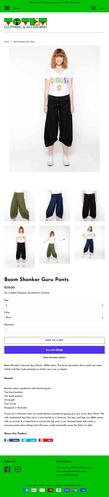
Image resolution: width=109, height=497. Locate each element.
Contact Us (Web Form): (67, 475)
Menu (16, 8)
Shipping (22, 293)
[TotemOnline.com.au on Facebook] (8, 471)
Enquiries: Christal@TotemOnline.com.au (75, 468)
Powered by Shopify (72, 485)
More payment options (54, 357)
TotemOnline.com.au (54, 485)
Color (7, 312)
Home (6, 42)
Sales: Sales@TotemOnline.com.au (72, 471)
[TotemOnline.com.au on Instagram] (19, 471)
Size (6, 300)
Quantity (9, 325)
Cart (102, 8)
